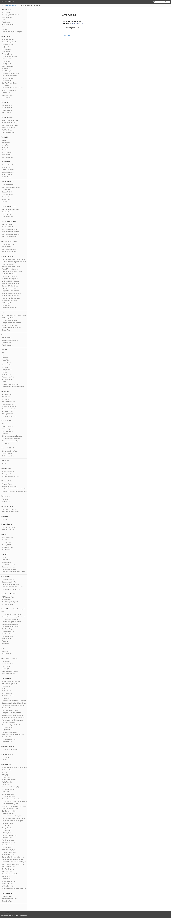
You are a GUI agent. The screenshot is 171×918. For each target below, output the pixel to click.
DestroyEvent (6, 97)
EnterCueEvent (7, 174)
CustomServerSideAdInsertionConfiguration (16, 806)
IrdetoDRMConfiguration (10, 276)
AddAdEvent (6, 698)
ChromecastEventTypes (10, 451)
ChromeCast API (6, 421)
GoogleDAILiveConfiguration (11, 323)
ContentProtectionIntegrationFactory (13, 617)
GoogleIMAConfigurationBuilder (12, 715)
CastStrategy (6, 429)
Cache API (4, 554)
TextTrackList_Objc (8, 869)
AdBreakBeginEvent (8, 402)
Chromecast (6, 424)
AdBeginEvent (6, 394)
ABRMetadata (6, 599)
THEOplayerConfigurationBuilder (13, 734)
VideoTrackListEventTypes (10, 120)
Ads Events (5, 391)
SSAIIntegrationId (8, 318)
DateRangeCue (7, 189)
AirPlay (4, 464)
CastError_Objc (7, 708)
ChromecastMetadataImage (11, 438)
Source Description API (9, 241)
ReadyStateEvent (8, 44)
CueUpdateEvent (7, 217)
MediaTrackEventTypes (9, 899)
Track (4, 140)
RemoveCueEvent (8, 170)
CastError (5, 434)
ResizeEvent (6, 93)
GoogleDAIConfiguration (10, 320)
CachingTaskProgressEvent (11, 589)
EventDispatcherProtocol (10, 671)
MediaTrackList (7, 105)
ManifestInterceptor (8, 840)
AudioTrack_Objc (7, 782)
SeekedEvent (6, 61)
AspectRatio (6, 501)
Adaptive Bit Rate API (8, 594)
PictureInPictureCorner (9, 486)
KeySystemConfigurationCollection (13, 717)
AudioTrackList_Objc (8, 780)
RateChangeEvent (8, 71)
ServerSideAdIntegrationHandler (12, 859)
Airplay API (5, 460)
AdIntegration (6, 374)
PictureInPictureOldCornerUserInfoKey (14, 491)
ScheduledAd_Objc (8, 854)
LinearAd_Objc (7, 838)
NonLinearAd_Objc (8, 850)
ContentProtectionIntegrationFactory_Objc (15, 801)
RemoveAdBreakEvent (9, 732)
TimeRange (6, 651)
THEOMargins (6, 654)
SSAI (3, 312)
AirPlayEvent (6, 474)
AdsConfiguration (7, 345)
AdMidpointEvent (7, 414)
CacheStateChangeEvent (10, 584)
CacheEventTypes (8, 579)
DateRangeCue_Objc (9, 811)
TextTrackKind (6, 155)
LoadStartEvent (7, 95)
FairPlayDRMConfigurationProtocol (13, 259)
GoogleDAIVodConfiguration (11, 328)
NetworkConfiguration (9, 722)
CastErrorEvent (7, 453)
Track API (4, 137)
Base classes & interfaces (9, 658)
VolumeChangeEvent (9, 90)
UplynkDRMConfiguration (10, 291)
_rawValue (67, 35)
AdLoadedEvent (7, 411)
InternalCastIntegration (9, 835)
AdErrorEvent (6, 399)
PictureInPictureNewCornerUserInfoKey (15, 489)
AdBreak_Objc (7, 770)
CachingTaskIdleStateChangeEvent (13, 705)
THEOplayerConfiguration (10, 15)
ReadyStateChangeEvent (10, 73)
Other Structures (6, 893)
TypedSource (6, 247)
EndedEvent (6, 68)
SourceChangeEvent (9, 42)
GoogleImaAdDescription (10, 340)
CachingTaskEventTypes (10, 582)
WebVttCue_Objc (7, 886)
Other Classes (6, 678)
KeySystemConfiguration (10, 300)
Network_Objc (6, 847)
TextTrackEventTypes (9, 165)
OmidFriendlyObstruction (10, 384)
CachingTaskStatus (8, 564)
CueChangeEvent (8, 172)
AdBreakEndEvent (8, 404)
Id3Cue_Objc (6, 833)
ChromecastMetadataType (10, 441)
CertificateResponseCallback (11, 622)
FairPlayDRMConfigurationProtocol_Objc (15, 818)
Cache (4, 557)
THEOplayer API (6, 9)
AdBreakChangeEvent (9, 684)
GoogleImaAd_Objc (8, 830)
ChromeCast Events (7, 448)
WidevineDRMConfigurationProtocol (14, 262)
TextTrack (5, 150)
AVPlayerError (6, 545)
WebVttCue (6, 199)
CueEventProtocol (8, 185)
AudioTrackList (7, 110)
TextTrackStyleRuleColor (10, 229)
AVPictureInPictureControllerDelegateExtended (17, 767)
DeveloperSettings (8, 813)
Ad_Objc (5, 772)
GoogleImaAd (6, 343)
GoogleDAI (5, 825)
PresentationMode (8, 24)
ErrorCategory (6, 549)
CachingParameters (8, 567)
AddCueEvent (6, 167)
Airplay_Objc (6, 777)
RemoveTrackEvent (8, 132)
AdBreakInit (6, 686)
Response (5, 643)
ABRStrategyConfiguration (10, 602)
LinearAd (5, 358)
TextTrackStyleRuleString (10, 232)
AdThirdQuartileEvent (9, 416)
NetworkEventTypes (8, 527)
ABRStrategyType (8, 597)
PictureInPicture (7, 484)
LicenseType (6, 305)
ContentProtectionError (9, 308)
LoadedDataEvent (8, 78)
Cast (3, 20)
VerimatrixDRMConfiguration (11, 293)
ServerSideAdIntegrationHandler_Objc (14, 862)
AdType (4, 372)
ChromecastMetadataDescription (12, 436)
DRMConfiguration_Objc (10, 809)
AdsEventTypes (7, 896)
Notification (5, 757)
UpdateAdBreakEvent (9, 739)
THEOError (5, 540)
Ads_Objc (5, 775)
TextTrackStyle (7, 224)
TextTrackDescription (9, 249)
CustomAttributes (7, 194)
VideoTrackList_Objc (8, 881)
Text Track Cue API (7, 182)
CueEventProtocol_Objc (10, 804)
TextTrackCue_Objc (8, 867)
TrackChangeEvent (8, 127)
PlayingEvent (6, 49)
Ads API (4, 350)
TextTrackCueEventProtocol (11, 187)
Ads (3, 353)
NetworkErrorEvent (8, 530)
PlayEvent (5, 47)
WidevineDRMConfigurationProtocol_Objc (16, 888)
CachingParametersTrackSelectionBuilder (15, 701)
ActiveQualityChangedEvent (11, 681)
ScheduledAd (6, 365)
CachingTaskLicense (9, 569)
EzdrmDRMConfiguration (10, 274)
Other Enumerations (7, 746)
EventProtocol (6, 666)
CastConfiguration (8, 426)
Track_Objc (6, 876)
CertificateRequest (8, 634)
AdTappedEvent (7, 693)
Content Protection (7, 256)
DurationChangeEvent (9, 56)
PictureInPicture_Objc (9, 852)
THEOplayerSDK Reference (9, 5)
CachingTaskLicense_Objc (11, 787)
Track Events (5, 162)
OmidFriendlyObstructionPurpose (13, 387)
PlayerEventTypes (8, 39)
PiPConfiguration (7, 727)
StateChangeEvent (8, 456)
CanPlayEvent (6, 81)
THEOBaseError (7, 537)
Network (4, 519)
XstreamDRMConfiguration (11, 298)
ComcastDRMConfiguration (11, 286)
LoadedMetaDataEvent (9, 76)
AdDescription (6, 338)
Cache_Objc (6, 784)
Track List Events (6, 117)
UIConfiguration (7, 17)
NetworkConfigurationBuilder (11, 725)
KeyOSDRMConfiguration (10, 288)
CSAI (3, 335)
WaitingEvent (6, 64)
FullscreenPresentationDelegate (12, 821)
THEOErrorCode (7, 547)
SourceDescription (8, 244)
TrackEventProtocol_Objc (10, 874)
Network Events (6, 524)
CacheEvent (6, 661)
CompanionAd (6, 370)
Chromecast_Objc (8, 794)
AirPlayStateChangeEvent (10, 476)
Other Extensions (7, 754)
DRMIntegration (7, 303)
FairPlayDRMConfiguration (11, 267)
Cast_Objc (5, 792)
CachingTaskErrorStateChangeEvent (14, 703)
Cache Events (6, 576)
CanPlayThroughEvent (9, 83)
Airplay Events (6, 468)
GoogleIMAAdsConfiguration (11, 713)
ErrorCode (5, 443)
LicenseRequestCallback (10, 624)
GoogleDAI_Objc (7, 828)
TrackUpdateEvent (8, 737)
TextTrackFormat (7, 157)
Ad (3, 355)
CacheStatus (6, 560)
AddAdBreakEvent (8, 696)
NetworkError (6, 542)
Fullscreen (5, 499)
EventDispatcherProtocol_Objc (12, 816)
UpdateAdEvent (7, 742)
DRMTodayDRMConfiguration (12, 271)
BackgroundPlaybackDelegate (12, 32)
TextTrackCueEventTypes (10, 209)
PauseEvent (6, 52)
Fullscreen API (6, 496)
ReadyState (6, 22)
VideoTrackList (7, 108)
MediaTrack (6, 143)
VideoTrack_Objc (7, 884)
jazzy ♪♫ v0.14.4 (13, 915)
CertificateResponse (8, 629)
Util (2, 648)
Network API (5, 516)
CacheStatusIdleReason (10, 749)
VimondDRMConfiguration (10, 295)
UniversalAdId (6, 879)
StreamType (6, 330)
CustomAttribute (7, 192)
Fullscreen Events (7, 506)
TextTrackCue (6, 197)
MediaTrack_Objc (8, 845)
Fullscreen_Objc (7, 823)
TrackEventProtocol (8, 673)
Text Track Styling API (8, 221)
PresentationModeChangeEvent (12, 88)
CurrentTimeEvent (8, 664)
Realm (21, 915)
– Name (4, 760)
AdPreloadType (7, 379)
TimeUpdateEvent (8, 66)
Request (5, 641)
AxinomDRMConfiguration (10, 283)
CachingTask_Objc (8, 789)
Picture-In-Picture (7, 481)
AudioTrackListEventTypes (10, 123)
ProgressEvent (7, 54)
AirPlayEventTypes (8, 471)
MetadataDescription (9, 251)
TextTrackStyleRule (8, 227)
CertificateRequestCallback (11, 619)
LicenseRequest (7, 636)
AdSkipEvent (6, 691)
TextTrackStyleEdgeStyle (10, 236)
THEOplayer (6, 12)
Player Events (6, 36)
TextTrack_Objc (7, 871)
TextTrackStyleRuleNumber (11, 234)
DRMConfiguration (8, 264)
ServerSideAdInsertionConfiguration (14, 315)
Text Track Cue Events (8, 206)
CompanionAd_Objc (8, 796)
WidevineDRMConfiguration (11, 281)
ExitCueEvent (6, 177)
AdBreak (5, 367)
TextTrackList (6, 112)
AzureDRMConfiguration (10, 269)
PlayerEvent (6, 730)
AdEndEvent (6, 397)
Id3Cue (4, 202)
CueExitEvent (6, 214)
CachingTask (6, 562)
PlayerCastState (7, 431)
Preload (4, 27)
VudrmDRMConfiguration (10, 279)
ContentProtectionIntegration (11, 614)
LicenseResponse (8, 631)
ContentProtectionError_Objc (11, 799)
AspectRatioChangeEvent (10, 512)
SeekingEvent (6, 59)
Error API (4, 534)
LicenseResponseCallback (11, 626)
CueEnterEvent (7, 212)
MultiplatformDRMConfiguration (12, 720)
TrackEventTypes (7, 901)
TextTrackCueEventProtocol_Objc (13, 864)
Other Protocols (6, 764)
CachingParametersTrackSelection (13, 572)
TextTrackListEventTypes (10, 125)
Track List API (5, 102)
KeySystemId (6, 639)
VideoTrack (5, 145)
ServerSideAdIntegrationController (13, 857)
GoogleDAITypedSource (10, 325)
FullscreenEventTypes (9, 509)
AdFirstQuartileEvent (9, 406)
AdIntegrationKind (8, 377)
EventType (5, 669)
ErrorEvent (5, 85)
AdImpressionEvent (8, 409)
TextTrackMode (7, 152)
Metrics (4, 29)
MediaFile (5, 360)
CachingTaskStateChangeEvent (12, 587)
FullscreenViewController (10, 710)
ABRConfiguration (8, 604)
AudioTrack (5, 147)
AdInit (4, 688)
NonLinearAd (6, 362)
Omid (4, 382)
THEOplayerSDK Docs (7, 2)
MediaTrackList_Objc (9, 842)
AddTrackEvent (7, 130)
